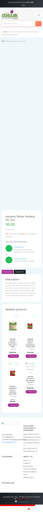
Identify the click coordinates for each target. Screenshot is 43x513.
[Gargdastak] (10, 14)
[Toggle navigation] (38, 15)
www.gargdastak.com (9, 442)
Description (7, 272)
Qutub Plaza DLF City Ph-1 (32, 437)
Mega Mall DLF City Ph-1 (31, 434)
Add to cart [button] (14, 356)
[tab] (7, 272)
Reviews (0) (20, 272)
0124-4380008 (7, 434)
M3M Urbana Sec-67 (30, 451)
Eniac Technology (23, 499)
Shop (11, 32)
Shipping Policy (28, 477)
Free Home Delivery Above (21, 2)
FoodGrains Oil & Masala (22, 32)
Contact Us (27, 463)
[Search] (38, 23)
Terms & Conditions (30, 469)
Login (23, 5)
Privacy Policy (28, 466)
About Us (26, 460)
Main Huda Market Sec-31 (32, 440)
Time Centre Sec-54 (30, 448)
